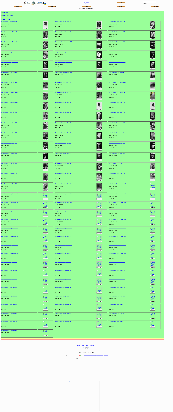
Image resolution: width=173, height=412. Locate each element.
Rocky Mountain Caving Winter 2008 (9, 330)
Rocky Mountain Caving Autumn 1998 (117, 62)
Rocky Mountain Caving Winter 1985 (63, 262)
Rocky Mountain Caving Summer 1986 (63, 193)
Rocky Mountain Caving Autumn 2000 (63, 72)
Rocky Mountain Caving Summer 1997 (9, 228)
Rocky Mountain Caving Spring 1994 (117, 132)
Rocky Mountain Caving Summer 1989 (63, 202)
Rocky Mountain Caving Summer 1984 (117, 183)
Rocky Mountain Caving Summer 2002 (117, 236)
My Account (86, 2)
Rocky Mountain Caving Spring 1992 (9, 132)
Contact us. (106, 355)
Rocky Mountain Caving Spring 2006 (117, 173)
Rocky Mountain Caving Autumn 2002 (9, 82)
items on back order (7, 14)
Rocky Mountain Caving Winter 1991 (63, 279)
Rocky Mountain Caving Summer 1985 (9, 193)
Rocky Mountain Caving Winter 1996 (9, 296)
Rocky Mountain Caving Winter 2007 (117, 321)
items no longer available (8, 15)
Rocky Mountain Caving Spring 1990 (63, 122)
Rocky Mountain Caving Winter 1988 (63, 270)
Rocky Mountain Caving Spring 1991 (117, 122)
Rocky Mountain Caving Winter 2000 (63, 304)
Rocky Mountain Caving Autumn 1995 (117, 52)
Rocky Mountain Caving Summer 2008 (117, 253)
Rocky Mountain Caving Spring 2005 (63, 173)
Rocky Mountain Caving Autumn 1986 (117, 21)
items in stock (6, 12)
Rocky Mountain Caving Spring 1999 (63, 153)
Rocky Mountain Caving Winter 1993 (9, 287)
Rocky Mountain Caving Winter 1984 (9, 262)
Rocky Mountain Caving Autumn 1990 (9, 41)
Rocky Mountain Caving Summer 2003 (9, 245)
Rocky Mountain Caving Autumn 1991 (63, 41)
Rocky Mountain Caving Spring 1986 (9, 112)
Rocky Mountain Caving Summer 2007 (63, 253)
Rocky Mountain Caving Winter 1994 (63, 287)
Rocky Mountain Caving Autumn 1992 (117, 41)
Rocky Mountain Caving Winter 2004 (117, 313)
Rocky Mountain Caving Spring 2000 (117, 153)
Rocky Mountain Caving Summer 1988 (9, 202)
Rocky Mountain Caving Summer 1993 (117, 211)
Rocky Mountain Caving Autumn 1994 (63, 52)
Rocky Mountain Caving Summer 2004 (63, 245)
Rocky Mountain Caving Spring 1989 (9, 122)
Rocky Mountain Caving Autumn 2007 (117, 92)
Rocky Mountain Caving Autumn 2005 (9, 92)
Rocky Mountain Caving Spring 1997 (117, 143)
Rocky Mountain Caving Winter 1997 (63, 296)
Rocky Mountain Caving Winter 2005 (9, 321)
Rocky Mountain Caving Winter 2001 (117, 304)
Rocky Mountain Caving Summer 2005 (117, 245)
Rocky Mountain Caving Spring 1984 (63, 102)
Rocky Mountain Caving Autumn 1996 (9, 62)
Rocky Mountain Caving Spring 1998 (9, 153)
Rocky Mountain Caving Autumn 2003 (63, 82)
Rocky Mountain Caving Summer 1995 (63, 219)
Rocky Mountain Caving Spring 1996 (63, 143)
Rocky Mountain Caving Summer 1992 (63, 211)
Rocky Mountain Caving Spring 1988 (117, 112)
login (86, 3)
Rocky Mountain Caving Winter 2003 (63, 313)
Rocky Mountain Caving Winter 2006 (63, 321)
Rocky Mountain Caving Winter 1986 (117, 262)
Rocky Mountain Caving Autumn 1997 (63, 62)
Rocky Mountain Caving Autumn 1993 (9, 52)
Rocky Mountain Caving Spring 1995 (9, 143)
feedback (92, 345)
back (83, 345)
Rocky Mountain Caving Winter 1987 (9, 270)
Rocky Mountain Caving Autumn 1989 (117, 31)
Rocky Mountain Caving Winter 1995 (117, 287)
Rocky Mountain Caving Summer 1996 (117, 219)
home (78, 345)
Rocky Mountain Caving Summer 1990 (117, 202)
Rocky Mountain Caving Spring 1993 (63, 132)
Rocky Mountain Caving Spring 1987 (63, 112)
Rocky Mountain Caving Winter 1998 (117, 296)
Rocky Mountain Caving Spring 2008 (63, 183)
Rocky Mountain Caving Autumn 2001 (117, 72)
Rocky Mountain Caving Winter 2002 (9, 313)
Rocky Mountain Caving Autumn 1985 (63, 21)
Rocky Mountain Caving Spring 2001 (9, 163)
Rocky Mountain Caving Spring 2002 (63, 163)
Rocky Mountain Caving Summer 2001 (63, 236)
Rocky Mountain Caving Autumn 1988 (63, 31)
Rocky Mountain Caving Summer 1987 (117, 193)
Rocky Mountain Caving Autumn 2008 (9, 102)
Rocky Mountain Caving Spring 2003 (117, 163)
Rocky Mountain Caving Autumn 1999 (9, 72)
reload (87, 345)
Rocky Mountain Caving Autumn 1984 (9, 21)
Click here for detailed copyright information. (93, 355)
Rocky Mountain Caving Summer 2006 (9, 253)
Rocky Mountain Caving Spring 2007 (9, 183)
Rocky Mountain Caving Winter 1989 (117, 270)
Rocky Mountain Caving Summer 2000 (9, 236)
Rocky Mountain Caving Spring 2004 (9, 173)
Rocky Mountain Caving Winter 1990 (9, 279)
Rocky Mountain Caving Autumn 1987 (9, 31)
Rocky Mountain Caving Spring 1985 (117, 102)
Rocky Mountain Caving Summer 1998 (63, 228)
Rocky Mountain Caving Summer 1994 (9, 219)
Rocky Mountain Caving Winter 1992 (117, 279)
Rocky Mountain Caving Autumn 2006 (63, 92)
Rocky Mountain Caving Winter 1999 (9, 304)
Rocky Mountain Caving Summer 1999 (117, 228)
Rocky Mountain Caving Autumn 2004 (117, 82)
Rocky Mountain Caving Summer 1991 (9, 211)
